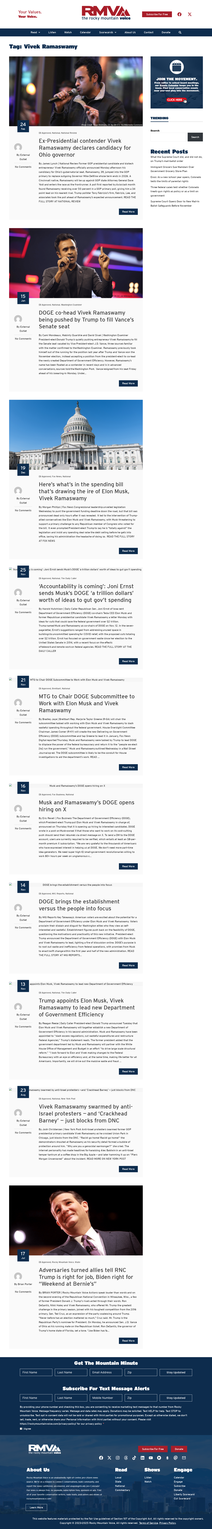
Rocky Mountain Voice (63, 1262)
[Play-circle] (159, 1458)
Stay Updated (176, 1372)
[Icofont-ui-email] (175, 1458)
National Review (69, 133)
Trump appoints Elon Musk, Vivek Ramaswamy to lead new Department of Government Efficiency (87, 1007)
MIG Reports (58, 893)
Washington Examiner (71, 305)
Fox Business (58, 794)
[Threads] (126, 1458)
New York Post (68, 1098)
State (77, 1262)
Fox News (56, 476)
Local (118, 1477)
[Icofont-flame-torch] (167, 1458)
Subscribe (179, 1486)
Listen (52, 32)
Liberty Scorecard (184, 1494)
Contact (148, 32)
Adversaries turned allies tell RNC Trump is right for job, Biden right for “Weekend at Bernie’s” (86, 1277)
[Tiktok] (134, 1458)
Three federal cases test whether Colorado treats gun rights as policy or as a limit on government (175, 191)
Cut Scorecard (182, 1498)
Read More (128, 211)
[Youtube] (151, 1458)
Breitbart (56, 688)
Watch (68, 32)
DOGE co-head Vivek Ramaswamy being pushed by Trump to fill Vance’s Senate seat (86, 319)
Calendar (85, 32)
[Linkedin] (142, 1458)
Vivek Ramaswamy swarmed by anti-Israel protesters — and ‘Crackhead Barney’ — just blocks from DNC (86, 1113)
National (56, 133)
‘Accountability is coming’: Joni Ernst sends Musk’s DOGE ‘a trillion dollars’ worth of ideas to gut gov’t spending (86, 593)
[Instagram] (117, 1458)
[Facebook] (179, 14)
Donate (166, 32)
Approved (46, 133)
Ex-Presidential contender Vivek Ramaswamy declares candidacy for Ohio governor (85, 147)
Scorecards (106, 32)
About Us (130, 32)
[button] (35, 32)
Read (34, 32)
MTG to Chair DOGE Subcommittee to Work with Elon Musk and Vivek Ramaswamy (87, 703)
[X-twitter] (190, 14)
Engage (178, 1481)
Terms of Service (148, 1523)
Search (155, 130)
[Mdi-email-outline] (184, 1458)
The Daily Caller (69, 578)
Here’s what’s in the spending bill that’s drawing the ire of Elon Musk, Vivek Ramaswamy (84, 491)
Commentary (122, 1490)
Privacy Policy (167, 1523)
